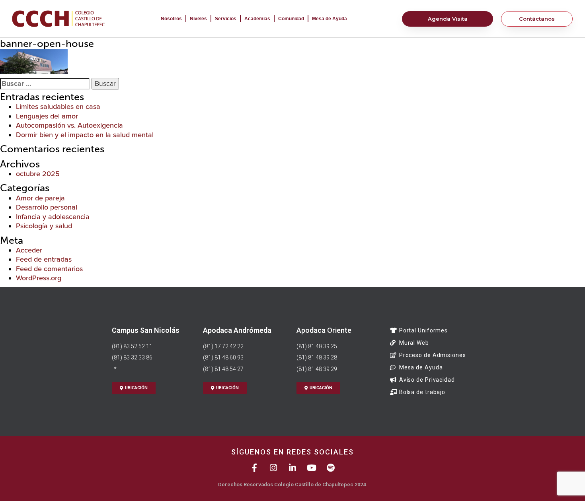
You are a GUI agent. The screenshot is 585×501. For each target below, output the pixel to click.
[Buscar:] (45, 83)
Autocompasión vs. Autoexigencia (69, 125)
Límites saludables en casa (58, 106)
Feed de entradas (44, 259)
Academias (257, 18)
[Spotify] (331, 468)
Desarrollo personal (46, 207)
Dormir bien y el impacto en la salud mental (85, 134)
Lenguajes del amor (47, 116)
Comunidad (291, 18)
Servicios (225, 18)
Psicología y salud (44, 225)
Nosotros (171, 18)
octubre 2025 (38, 173)
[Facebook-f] (254, 468)
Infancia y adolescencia (53, 216)
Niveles (198, 18)
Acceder (29, 250)
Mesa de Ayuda (329, 18)
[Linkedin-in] (293, 468)
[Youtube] (312, 468)
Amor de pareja (40, 198)
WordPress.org (38, 278)
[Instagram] (273, 468)
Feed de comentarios (49, 268)
